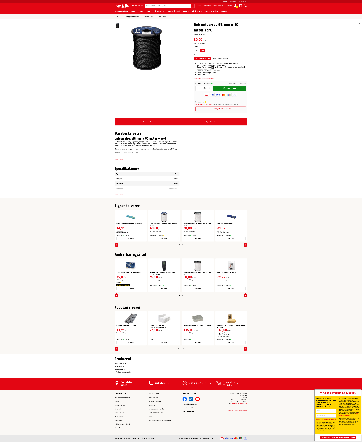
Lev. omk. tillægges (199, 43)
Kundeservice (243, 1)
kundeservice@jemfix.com (239, 403)
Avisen (199, 6)
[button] (179, 244)
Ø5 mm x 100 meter (220, 58)
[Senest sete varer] (360, 24)
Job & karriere (218, 6)
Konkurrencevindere (156, 413)
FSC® (150, 416)
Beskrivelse (148, 122)
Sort (203, 50)
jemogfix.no (136, 438)
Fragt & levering (120, 413)
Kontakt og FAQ (120, 405)
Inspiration (207, 6)
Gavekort (225, 1)
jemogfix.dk (118, 438)
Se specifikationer (208, 78)
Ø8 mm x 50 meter (202, 58)
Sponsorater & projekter (157, 409)
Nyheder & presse (155, 401)
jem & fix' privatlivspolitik (349, 414)
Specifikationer (212, 122)
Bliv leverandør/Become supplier (160, 420)
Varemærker (119, 420)
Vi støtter (228, 6)
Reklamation (119, 416)
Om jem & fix (153, 405)
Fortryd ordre (119, 428)
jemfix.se (127, 438)
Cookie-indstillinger (148, 438)
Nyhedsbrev (233, 1)
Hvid (196, 50)
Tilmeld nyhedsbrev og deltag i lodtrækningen (338, 437)
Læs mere (197, 78)
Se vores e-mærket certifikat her (237, 410)
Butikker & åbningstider (123, 398)
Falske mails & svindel (122, 424)
